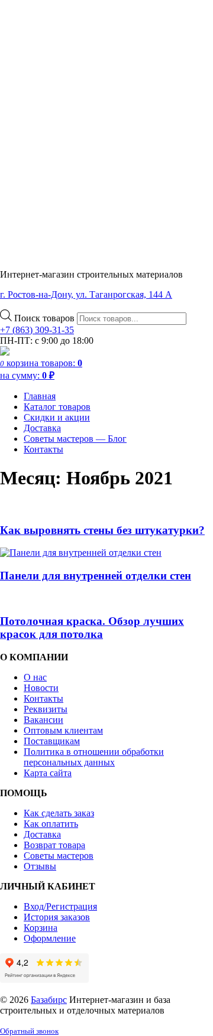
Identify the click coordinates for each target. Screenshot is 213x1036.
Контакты (43, 449)
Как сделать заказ (59, 813)
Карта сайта (48, 773)
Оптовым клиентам (63, 730)
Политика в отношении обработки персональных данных (94, 757)
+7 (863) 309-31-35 (37, 330)
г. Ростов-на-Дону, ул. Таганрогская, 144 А (86, 294)
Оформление (50, 938)
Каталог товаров (57, 407)
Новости (41, 688)
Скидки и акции (57, 417)
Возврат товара (54, 845)
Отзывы (40, 866)
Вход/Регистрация (60, 906)
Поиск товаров (45, 318)
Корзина (40, 928)
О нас (35, 677)
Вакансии (43, 720)
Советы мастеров (58, 856)
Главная (40, 396)
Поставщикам (52, 741)
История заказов (57, 917)
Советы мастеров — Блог (75, 439)
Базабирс (49, 1000)
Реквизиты (45, 709)
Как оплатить (51, 824)
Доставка (42, 428)
